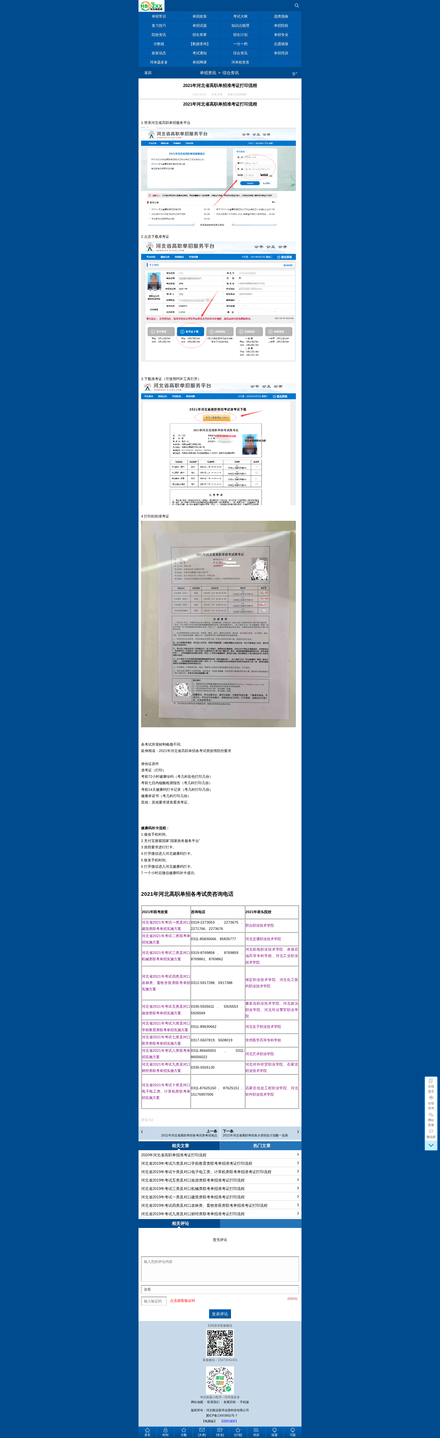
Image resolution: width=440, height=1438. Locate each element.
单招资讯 (208, 73)
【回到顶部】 (229, 1421)
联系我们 (213, 1402)
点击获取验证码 (182, 1301)
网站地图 (197, 1402)
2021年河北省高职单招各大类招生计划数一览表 (255, 1135)
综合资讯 (231, 73)
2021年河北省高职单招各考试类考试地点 (189, 1135)
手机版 (244, 1402)
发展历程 (230, 1402)
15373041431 (228, 1360)
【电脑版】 (209, 1421)
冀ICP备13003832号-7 (221, 1415)
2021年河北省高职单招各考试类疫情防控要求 (195, 751)
